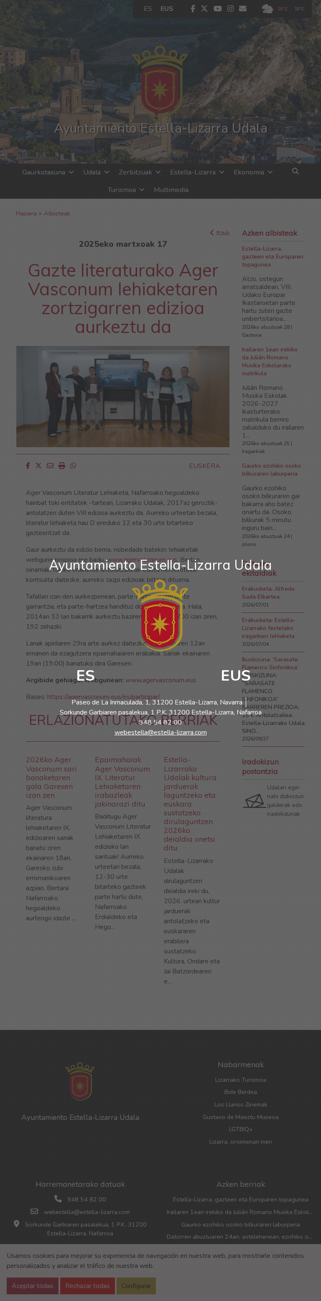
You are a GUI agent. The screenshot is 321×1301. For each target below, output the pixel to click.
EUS (236, 676)
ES (85, 676)
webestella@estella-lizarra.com (161, 732)
